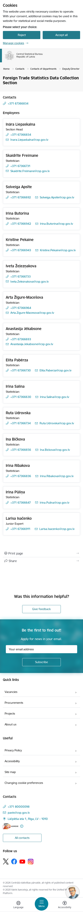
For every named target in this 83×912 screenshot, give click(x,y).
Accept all (61, 35)
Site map (10, 772)
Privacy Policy (13, 750)
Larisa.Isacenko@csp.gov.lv (57, 529)
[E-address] (10, 826)
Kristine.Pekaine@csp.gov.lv (58, 250)
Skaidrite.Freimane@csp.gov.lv (30, 171)
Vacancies (11, 692)
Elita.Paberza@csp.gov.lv (55, 370)
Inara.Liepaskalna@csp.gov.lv (29, 139)
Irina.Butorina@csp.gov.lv (56, 223)
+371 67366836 (20, 476)
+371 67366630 (20, 397)
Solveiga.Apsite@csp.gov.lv (57, 197)
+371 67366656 (20, 450)
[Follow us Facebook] (14, 861)
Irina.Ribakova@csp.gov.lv (57, 476)
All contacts (22, 838)
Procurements (14, 703)
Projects (10, 713)
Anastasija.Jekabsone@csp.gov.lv (31, 344)
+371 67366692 (20, 197)
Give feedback (41, 609)
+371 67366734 (20, 423)
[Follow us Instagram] (31, 861)
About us (10, 724)
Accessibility (12, 761)
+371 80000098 (19, 806)
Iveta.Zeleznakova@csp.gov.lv (29, 281)
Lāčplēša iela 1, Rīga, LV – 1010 (28, 819)
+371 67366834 (18, 103)
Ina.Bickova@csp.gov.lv (55, 450)
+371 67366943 (20, 250)
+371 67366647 (20, 502)
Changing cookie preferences (24, 783)
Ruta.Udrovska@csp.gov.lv (57, 423)
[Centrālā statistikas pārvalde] (43, 60)
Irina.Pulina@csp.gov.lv (54, 502)
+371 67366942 (20, 223)
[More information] (21, 826)
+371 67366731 (20, 166)
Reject (22, 35)
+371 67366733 (20, 276)
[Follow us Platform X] (6, 861)
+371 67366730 (20, 370)
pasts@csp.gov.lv (19, 812)
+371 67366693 (20, 339)
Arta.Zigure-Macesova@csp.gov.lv (32, 313)
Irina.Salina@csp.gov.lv (54, 397)
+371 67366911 (20, 529)
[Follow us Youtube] (22, 861)
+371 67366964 (20, 308)
